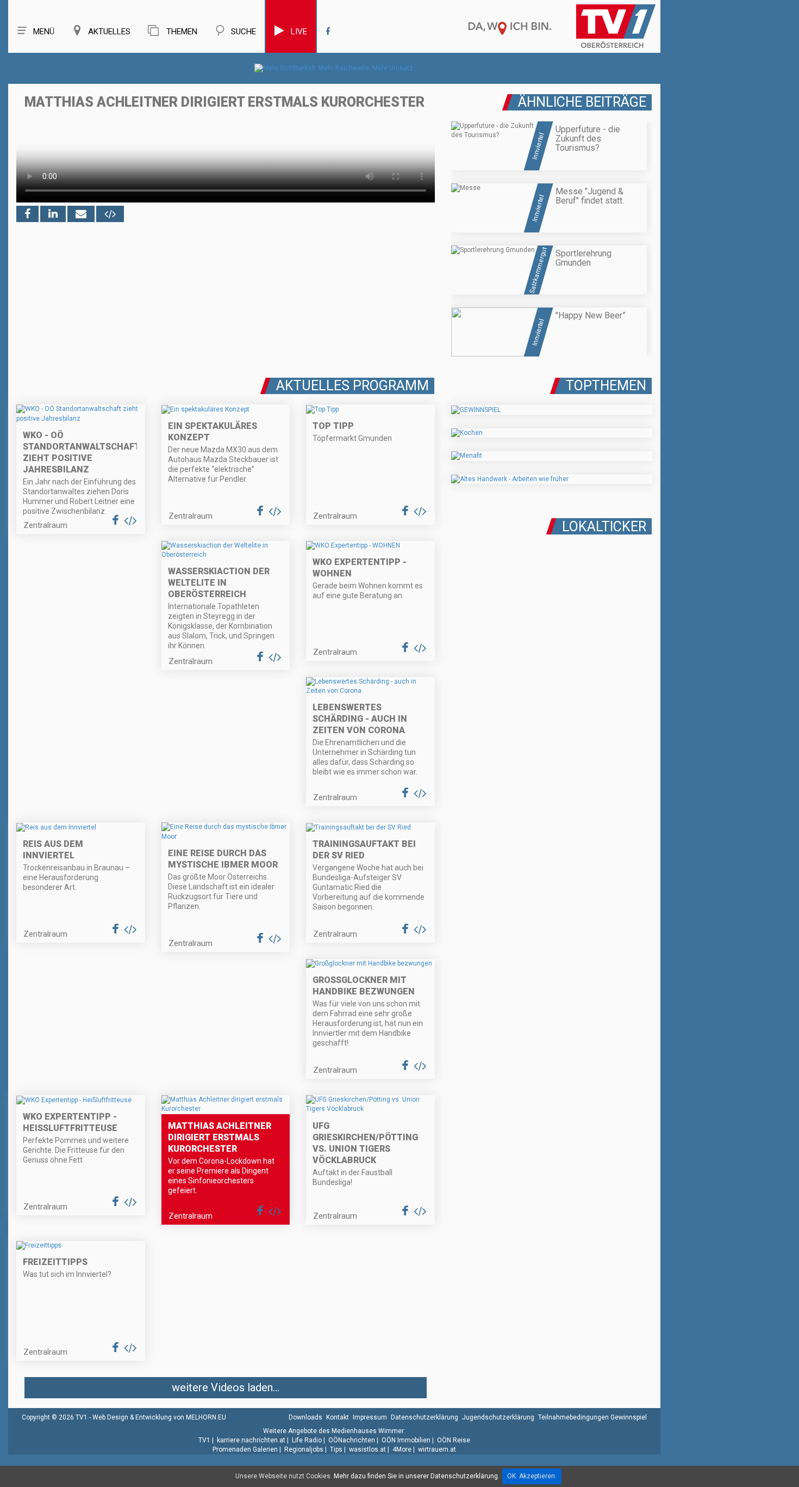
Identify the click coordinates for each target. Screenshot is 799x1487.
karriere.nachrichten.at (251, 1440)
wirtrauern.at (437, 1449)
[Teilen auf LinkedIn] (53, 214)
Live (299, 31)
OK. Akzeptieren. (532, 1476)
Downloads (305, 1417)
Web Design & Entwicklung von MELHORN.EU (159, 1417)
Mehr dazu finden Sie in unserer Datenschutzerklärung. (417, 1476)
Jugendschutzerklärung (498, 1417)
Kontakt (337, 1417)
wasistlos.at (367, 1449)
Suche (243, 31)
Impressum (370, 1417)
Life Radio (307, 1440)
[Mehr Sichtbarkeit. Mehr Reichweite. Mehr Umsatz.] (334, 68)
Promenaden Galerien (245, 1449)
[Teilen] (81, 214)
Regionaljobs (303, 1449)
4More (401, 1449)
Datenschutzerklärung (424, 1417)
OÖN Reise (453, 1440)
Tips (336, 1449)
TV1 (204, 1440)
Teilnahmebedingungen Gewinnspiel (592, 1417)
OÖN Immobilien (406, 1440)
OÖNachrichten (351, 1440)
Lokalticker (604, 526)
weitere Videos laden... (225, 1387)
